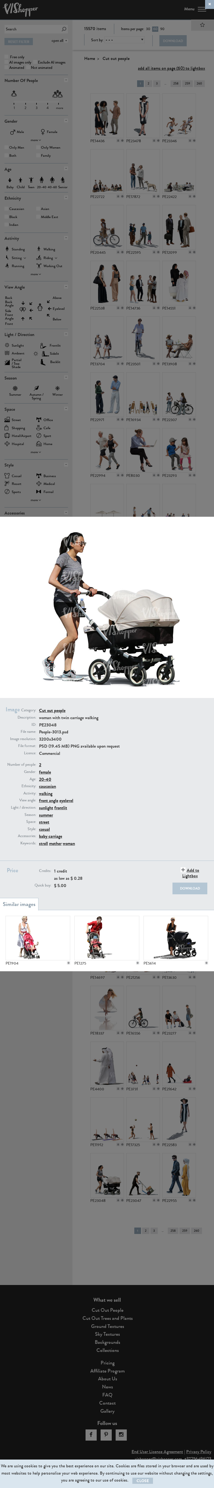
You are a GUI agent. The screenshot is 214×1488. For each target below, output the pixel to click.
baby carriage (50, 836)
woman (69, 843)
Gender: (30, 772)
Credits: (45, 871)
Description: (27, 717)
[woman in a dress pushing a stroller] (38, 938)
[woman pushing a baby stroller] (106, 938)
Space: (31, 822)
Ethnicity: (28, 786)
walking (45, 793)
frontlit (60, 808)
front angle (48, 800)
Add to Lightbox (190, 873)
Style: (32, 829)
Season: (30, 815)
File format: (27, 746)
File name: (28, 732)
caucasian (47, 786)
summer (46, 815)
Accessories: (27, 836)
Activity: (29, 793)
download (190, 888)
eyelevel (66, 800)
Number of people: (21, 764)
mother (55, 843)
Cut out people (52, 710)
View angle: (27, 800)
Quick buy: (43, 885)
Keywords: (28, 843)
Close (143, 1481)
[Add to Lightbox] (68, 963)
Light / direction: (23, 807)
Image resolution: (23, 739)
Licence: (30, 753)
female (45, 772)
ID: (33, 725)
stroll (43, 843)
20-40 (45, 779)
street (44, 822)
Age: (33, 779)
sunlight (46, 808)
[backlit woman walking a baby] (176, 938)
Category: (28, 710)
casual (44, 829)
